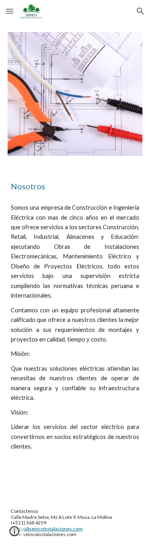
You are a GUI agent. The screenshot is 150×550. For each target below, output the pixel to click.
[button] (9, 11)
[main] (75, 186)
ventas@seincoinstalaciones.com (47, 529)
